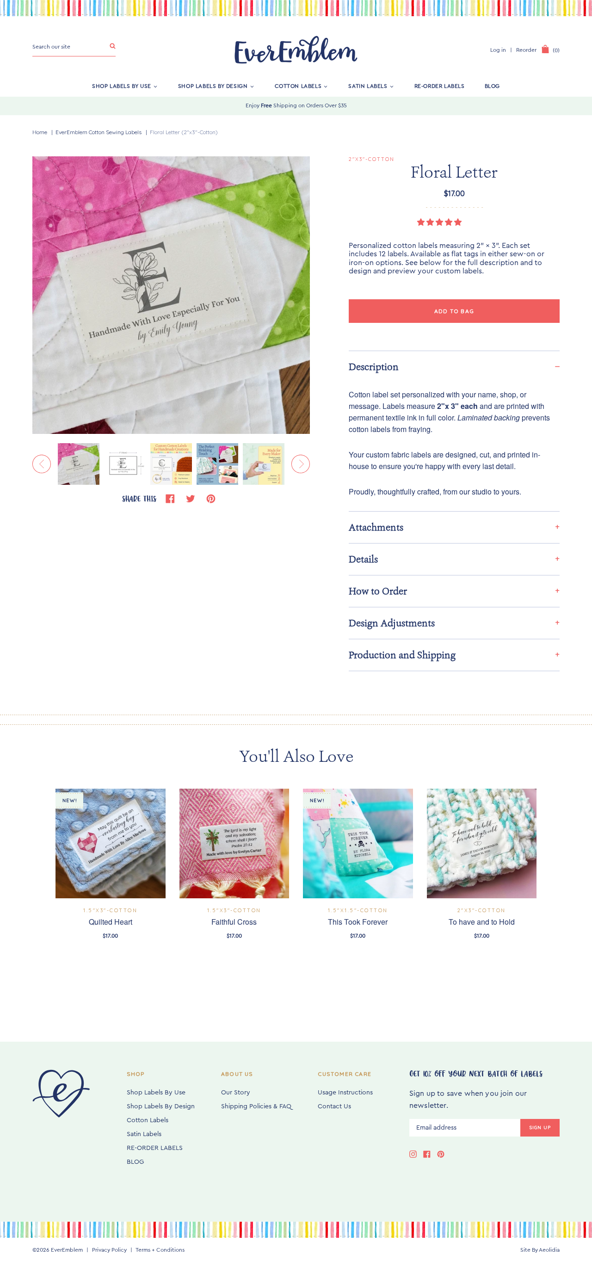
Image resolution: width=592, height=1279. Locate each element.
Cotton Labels (298, 86)
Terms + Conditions (160, 1250)
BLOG (492, 86)
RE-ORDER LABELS (439, 86)
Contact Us (334, 1106)
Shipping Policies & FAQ (256, 1106)
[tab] (454, 367)
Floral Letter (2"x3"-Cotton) (184, 132)
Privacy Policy (109, 1250)
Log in (498, 50)
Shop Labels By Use (121, 86)
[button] (440, 222)
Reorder (526, 50)
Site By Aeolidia (540, 1250)
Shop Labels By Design (213, 86)
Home (39, 132)
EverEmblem (67, 1250)
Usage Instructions (345, 1092)
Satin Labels (367, 86)
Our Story (235, 1092)
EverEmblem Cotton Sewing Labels (99, 132)
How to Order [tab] (378, 591)
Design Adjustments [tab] (392, 623)
